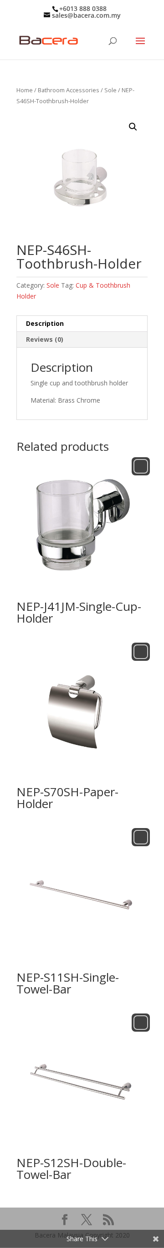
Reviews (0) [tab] (44, 339)
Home (24, 90)
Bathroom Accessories (68, 90)
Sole (110, 90)
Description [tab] (45, 323)
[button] (133, 127)
